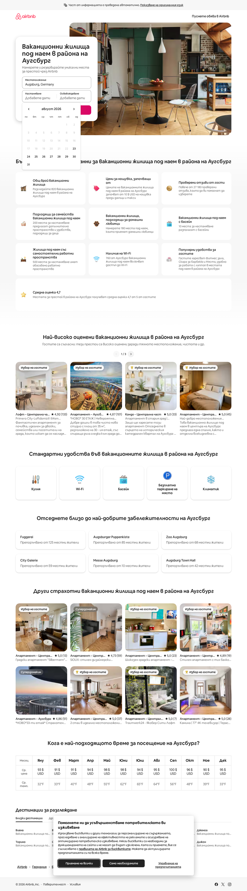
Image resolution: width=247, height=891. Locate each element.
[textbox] (39, 98)
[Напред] (131, 354)
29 (66, 156)
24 (28, 156)
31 (28, 164)
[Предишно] (116, 354)
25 (36, 156)
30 (74, 156)
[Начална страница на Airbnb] (26, 16)
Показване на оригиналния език (161, 5)
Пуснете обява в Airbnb (210, 16)
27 (51, 156)
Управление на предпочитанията (168, 865)
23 (74, 148)
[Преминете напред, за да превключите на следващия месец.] (74, 109)
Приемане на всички (79, 863)
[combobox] (56, 84)
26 (43, 156)
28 (59, 156)
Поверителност (54, 884)
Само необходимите (123, 863)
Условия (75, 884)
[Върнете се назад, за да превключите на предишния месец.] (29, 109)
